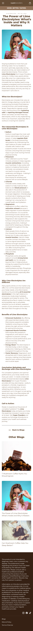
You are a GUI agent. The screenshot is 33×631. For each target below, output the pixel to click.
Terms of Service (7, 625)
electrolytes (11, 13)
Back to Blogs (18, 430)
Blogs (4, 619)
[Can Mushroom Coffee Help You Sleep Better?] (16, 530)
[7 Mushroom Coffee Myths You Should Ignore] (16, 456)
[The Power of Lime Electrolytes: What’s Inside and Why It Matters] (16, 495)
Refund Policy (6, 622)
